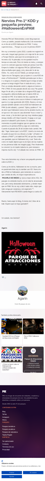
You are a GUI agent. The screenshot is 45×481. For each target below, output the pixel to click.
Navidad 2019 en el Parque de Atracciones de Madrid (11, 337)
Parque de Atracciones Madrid (12, 17)
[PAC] (4, 3)
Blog (7, 9)
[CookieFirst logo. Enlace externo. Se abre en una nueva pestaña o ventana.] (2, 461)
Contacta (5, 444)
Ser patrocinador (8, 441)
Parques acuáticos (8, 429)
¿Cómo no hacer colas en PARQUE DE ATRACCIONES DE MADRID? (10, 367)
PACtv (4, 420)
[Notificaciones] (36, 4)
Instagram (5, 417)
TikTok (4, 414)
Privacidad (6, 449)
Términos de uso (8, 447)
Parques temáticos (8, 426)
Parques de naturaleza (10, 432)
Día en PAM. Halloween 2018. (31, 337)
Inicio (2, 9)
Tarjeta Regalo (7, 435)
